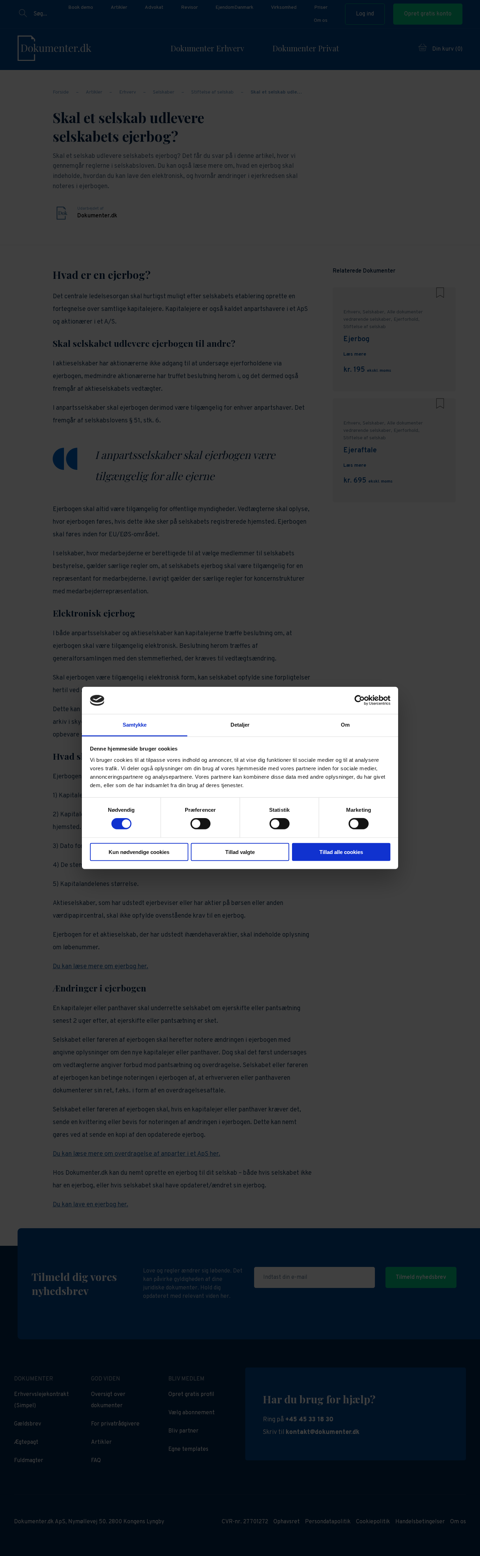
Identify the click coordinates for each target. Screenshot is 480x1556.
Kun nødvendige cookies (139, 852)
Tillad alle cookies (341, 852)
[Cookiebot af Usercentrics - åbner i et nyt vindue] (359, 700)
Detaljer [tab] (240, 725)
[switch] (200, 823)
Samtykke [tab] (135, 725)
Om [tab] (345, 725)
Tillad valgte (240, 852)
